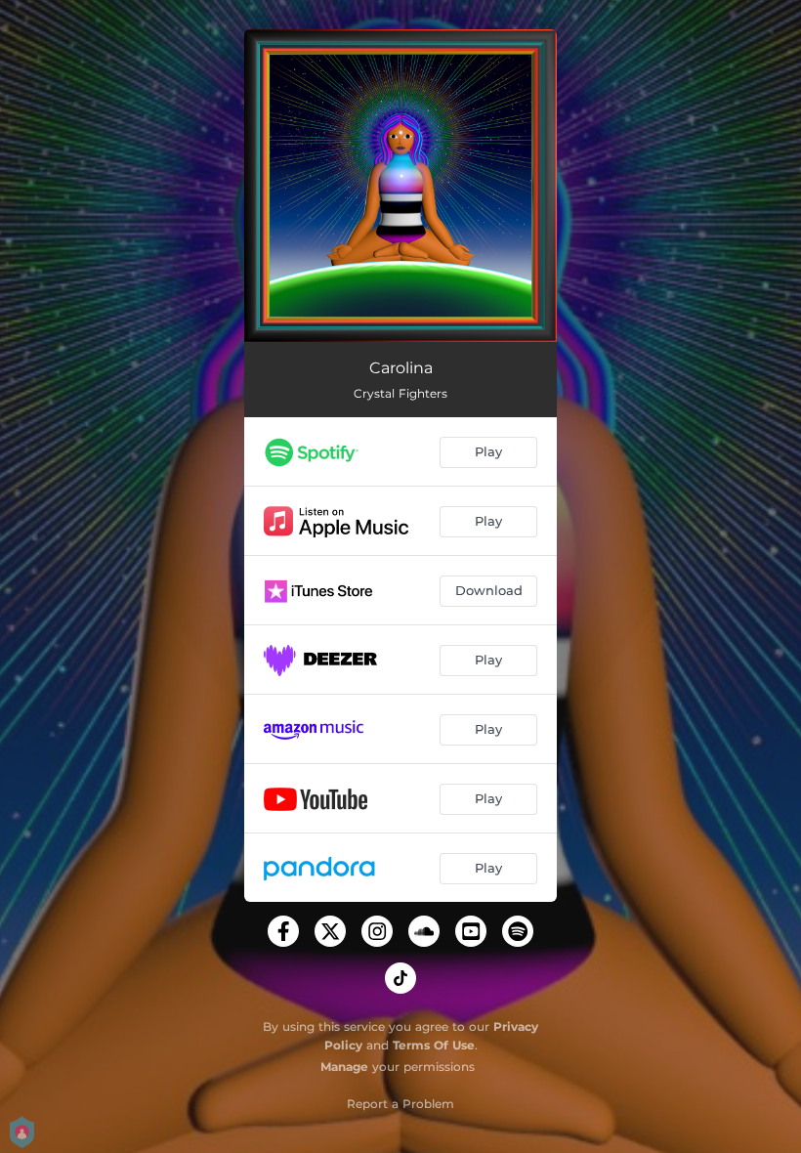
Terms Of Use (434, 1045)
